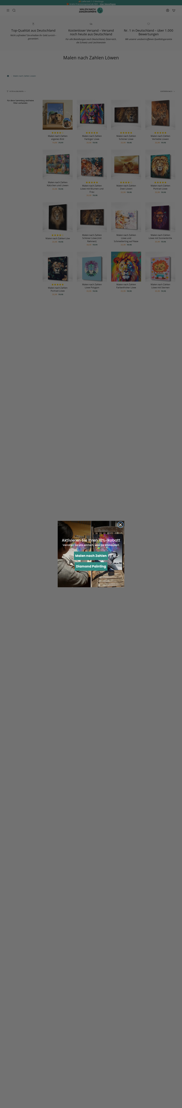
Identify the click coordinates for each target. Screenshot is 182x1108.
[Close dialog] (120, 524)
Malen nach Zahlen (91, 556)
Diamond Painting (91, 566)
